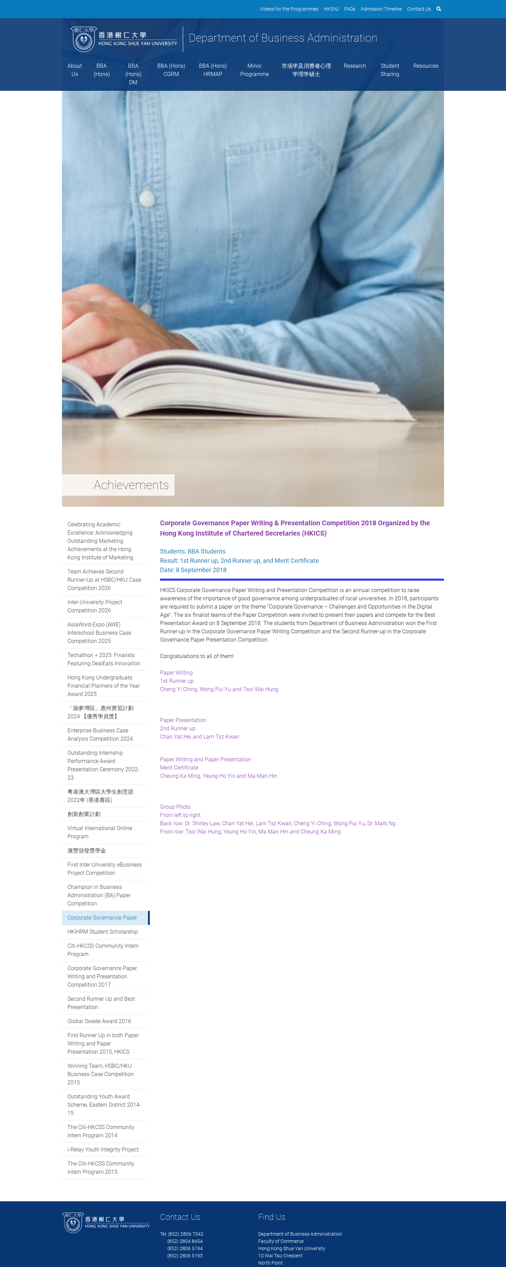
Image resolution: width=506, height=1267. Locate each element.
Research (355, 66)
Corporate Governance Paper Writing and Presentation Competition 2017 (102, 976)
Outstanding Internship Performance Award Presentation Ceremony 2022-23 (103, 765)
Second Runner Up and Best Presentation (101, 1003)
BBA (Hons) (102, 70)
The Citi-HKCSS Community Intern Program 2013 (100, 1167)
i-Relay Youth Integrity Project (103, 1149)
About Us (74, 70)
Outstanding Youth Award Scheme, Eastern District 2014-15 (104, 1104)
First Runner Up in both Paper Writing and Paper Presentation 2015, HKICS (103, 1043)
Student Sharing (390, 70)
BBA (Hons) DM (133, 74)
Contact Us (419, 9)
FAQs (349, 9)
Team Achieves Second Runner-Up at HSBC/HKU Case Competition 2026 (104, 579)
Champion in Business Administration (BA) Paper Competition (98, 895)
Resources (426, 66)
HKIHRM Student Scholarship (102, 931)
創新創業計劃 (84, 814)
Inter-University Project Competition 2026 (94, 606)
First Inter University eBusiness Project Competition (104, 868)
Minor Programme (254, 70)
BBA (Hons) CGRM (171, 70)
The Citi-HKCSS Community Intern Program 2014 (100, 1131)
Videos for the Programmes (289, 9)
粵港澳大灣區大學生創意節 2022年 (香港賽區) (100, 795)
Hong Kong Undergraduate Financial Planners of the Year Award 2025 (103, 685)
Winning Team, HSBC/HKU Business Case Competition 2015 (100, 1074)
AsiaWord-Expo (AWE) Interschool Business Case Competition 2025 (99, 632)
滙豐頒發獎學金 (86, 850)
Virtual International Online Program (99, 832)
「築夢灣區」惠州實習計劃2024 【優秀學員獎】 (100, 712)
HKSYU (331, 9)
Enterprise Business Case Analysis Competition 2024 (100, 734)
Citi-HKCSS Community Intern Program (103, 950)
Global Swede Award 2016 (99, 1021)
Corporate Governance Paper (102, 917)
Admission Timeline (381, 9)
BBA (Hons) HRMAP (213, 70)
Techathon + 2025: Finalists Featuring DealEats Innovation (103, 659)
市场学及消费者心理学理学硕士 (306, 70)
